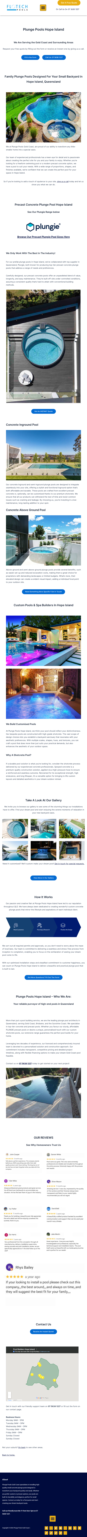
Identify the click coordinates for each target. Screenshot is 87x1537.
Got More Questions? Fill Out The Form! (43, 977)
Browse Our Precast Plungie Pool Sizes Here (43, 236)
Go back (21, 1447)
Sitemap (33, 1528)
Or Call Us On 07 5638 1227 (67, 9)
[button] (43, 8)
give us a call (63, 181)
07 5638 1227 (25, 1063)
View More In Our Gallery (44, 878)
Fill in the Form (30, 57)
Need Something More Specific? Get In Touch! (43, 592)
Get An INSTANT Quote (43, 411)
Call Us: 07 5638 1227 (54, 57)
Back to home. (8, 1455)
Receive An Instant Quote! (43, 1332)
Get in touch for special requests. (69, 864)
